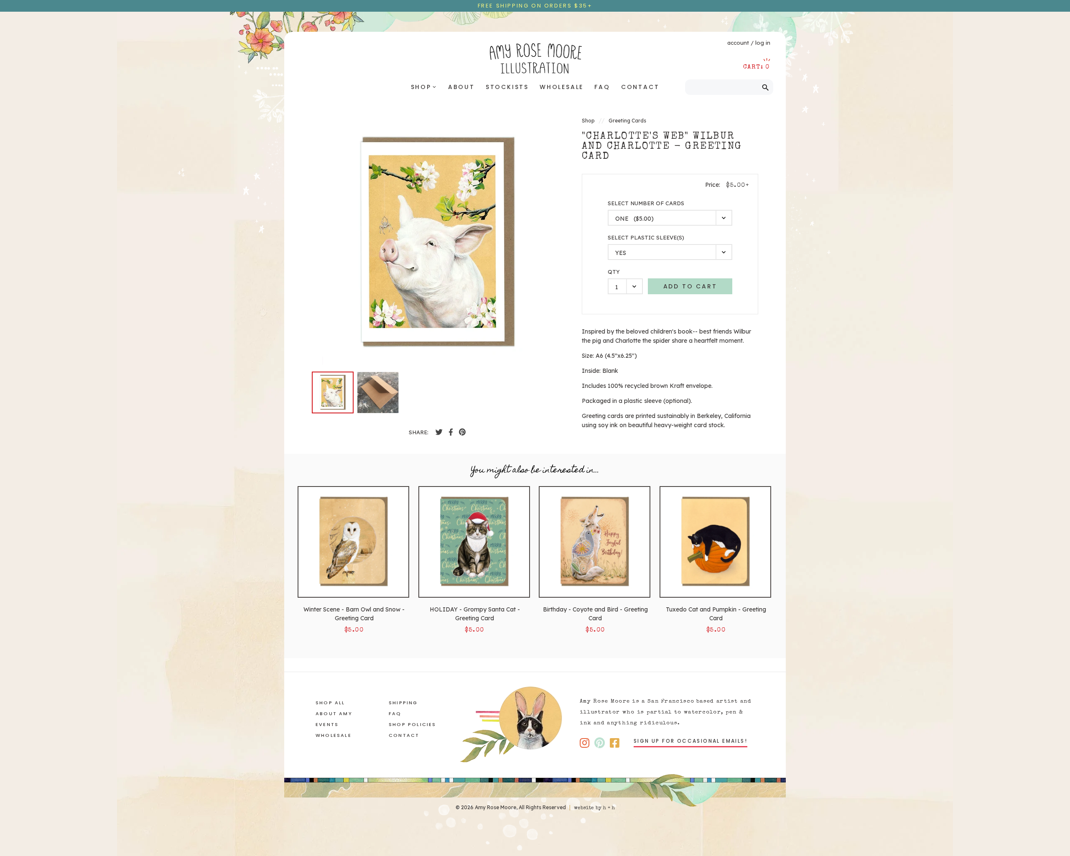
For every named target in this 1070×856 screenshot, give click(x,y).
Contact (640, 87)
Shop (424, 87)
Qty (614, 272)
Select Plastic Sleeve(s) (646, 237)
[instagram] (584, 742)
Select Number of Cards (646, 203)
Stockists (507, 87)
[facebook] (439, 432)
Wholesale (561, 87)
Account (738, 42)
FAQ (602, 87)
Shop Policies (412, 724)
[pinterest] (462, 432)
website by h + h (594, 808)
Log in (762, 42)
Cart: (756, 67)
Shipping (403, 702)
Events (327, 724)
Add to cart (690, 286)
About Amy (334, 713)
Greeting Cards (627, 120)
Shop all (330, 702)
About (461, 87)
